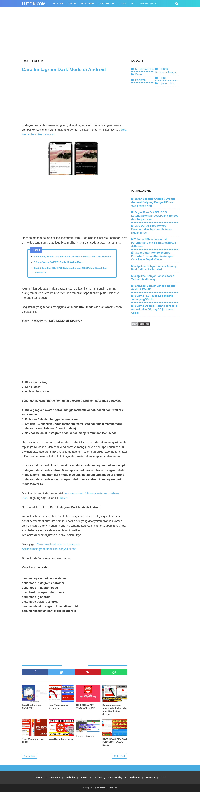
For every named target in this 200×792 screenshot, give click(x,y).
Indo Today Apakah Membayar (59, 706)
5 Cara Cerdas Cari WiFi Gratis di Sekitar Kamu (58, 262)
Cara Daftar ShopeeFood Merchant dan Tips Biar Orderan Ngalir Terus (151, 229)
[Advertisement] (100, 33)
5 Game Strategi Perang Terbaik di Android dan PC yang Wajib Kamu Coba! (154, 309)
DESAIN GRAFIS (144, 68)
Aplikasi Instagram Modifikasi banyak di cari (49, 549)
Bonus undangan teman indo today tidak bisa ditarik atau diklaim (114, 709)
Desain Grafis (148, 4)
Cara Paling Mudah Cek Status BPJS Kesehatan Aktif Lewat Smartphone (72, 256)
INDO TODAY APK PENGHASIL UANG (85, 706)
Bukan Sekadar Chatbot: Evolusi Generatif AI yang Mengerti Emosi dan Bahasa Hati (153, 202)
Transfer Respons (85, 736)
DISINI (64, 498)
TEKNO (72, 4)
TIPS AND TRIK (106, 4)
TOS (163, 777)
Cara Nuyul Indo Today (61, 739)
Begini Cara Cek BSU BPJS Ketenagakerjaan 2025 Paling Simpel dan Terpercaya (70, 270)
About (84, 777)
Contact (98, 777)
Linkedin (70, 777)
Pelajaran (140, 79)
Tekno (162, 77)
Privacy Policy (115, 777)
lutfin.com (34, 4)
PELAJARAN (87, 4)
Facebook (54, 777)
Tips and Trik (166, 83)
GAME (123, 4)
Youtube (38, 777)
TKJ (133, 4)
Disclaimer (134, 777)
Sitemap (150, 777)
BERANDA (58, 4)
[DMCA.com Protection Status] (140, 325)
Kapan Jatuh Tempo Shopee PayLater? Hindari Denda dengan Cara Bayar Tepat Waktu (152, 256)
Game (138, 74)
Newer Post (29, 756)
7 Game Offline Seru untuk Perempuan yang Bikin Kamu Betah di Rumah (153, 243)
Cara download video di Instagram (58, 544)
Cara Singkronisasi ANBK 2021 (32, 706)
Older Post (119, 756)
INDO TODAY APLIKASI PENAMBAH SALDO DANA (114, 742)
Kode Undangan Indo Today (33, 740)
